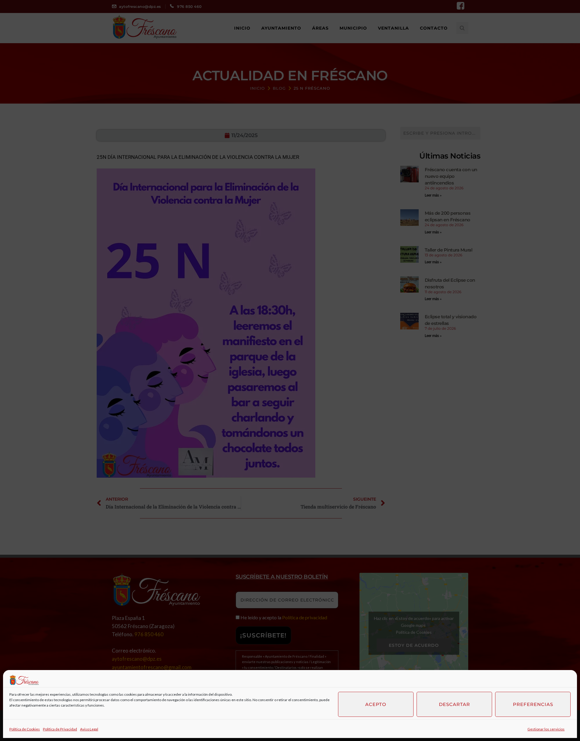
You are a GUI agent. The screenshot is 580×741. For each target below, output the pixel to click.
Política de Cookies (24, 729)
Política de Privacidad (60, 729)
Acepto (375, 704)
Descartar (454, 704)
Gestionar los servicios (546, 729)
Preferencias (533, 704)
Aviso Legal (89, 729)
